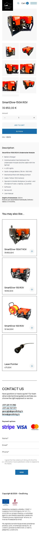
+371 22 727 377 (9, 408)
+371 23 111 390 (9, 405)
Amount (5, 113)
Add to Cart (19, 125)
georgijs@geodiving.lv (12, 411)
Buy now (19, 131)
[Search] (18, 3)
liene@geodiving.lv (11, 414)
